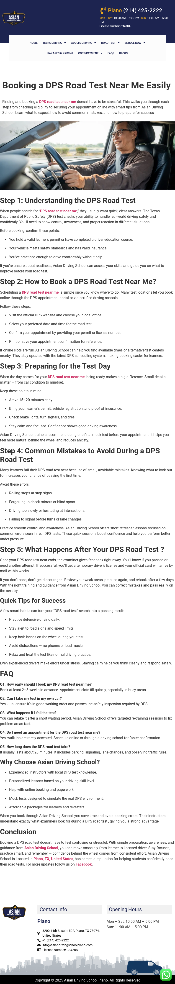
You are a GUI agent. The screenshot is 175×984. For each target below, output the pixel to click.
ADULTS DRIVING (81, 42)
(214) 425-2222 (135, 10)
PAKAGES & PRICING (60, 53)
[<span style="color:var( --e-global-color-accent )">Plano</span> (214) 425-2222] (103, 10)
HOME (34, 42)
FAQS (111, 53)
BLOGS (123, 53)
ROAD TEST (108, 42)
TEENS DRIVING (52, 42)
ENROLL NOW (133, 42)
